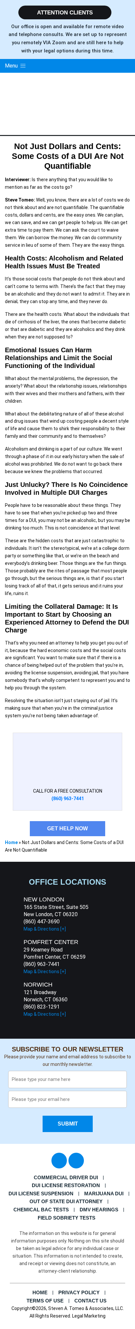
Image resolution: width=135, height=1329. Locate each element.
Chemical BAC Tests (41, 1209)
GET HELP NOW (67, 828)
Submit (67, 1124)
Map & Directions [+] (45, 929)
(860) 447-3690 (42, 921)
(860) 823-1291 (42, 1007)
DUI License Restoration (66, 1185)
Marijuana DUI (104, 1193)
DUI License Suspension (41, 1193)
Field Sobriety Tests (66, 1218)
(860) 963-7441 (42, 964)
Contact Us (90, 1300)
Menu (12, 66)
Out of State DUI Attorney (66, 1201)
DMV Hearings (99, 1209)
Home (11, 842)
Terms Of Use (45, 1300)
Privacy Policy (79, 1292)
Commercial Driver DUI (66, 1177)
